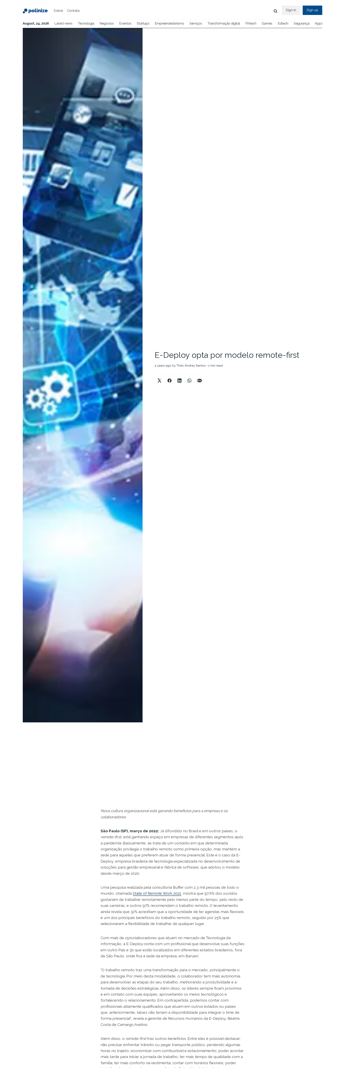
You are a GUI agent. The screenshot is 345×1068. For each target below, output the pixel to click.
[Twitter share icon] (160, 377)
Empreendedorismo (169, 23)
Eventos (125, 23)
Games (267, 23)
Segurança (301, 23)
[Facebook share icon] (169, 377)
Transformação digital (223, 23)
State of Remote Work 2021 (157, 893)
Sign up (312, 10)
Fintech (250, 23)
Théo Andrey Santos (190, 365)
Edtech (283, 23)
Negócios (107, 23)
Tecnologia (86, 23)
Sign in (291, 10)
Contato (73, 11)
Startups (143, 23)
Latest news (63, 23)
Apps (319, 23)
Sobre (58, 11)
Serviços (195, 23)
